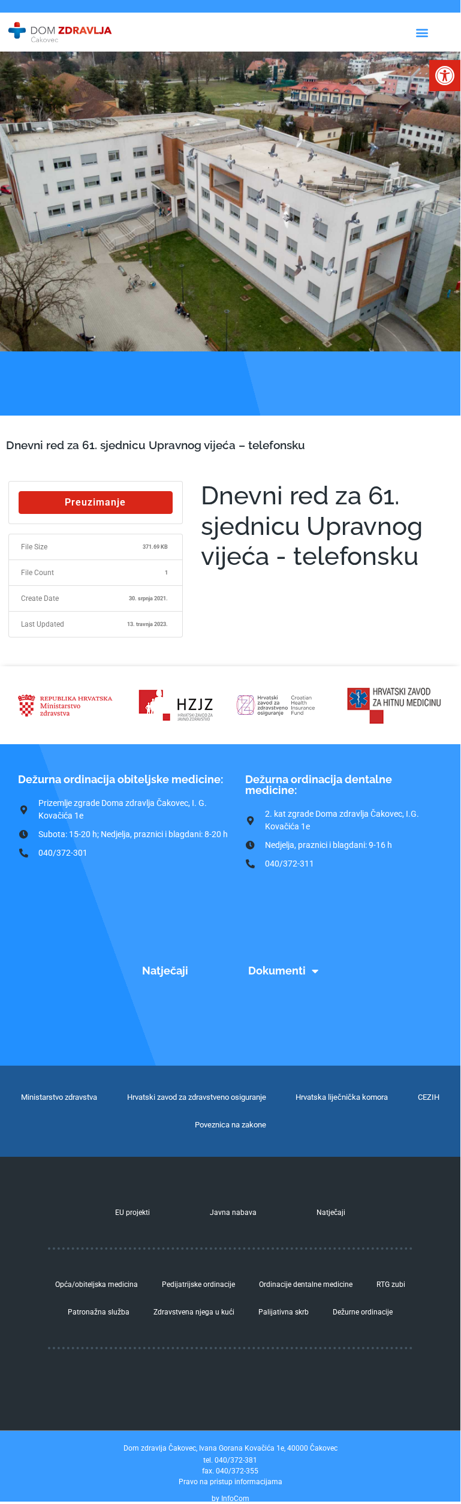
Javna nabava (233, 1212)
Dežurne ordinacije (363, 1312)
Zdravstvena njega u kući (193, 1312)
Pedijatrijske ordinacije (198, 1284)
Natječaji (165, 970)
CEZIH (428, 1097)
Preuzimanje (95, 502)
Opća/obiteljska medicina (96, 1284)
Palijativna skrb (283, 1312)
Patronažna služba (98, 1312)
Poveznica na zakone (230, 1124)
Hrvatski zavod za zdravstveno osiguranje (196, 1097)
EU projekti (132, 1212)
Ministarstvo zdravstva (59, 1097)
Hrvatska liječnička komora (342, 1097)
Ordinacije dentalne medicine (305, 1284)
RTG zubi (390, 1284)
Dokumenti (277, 970)
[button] (444, 75)
